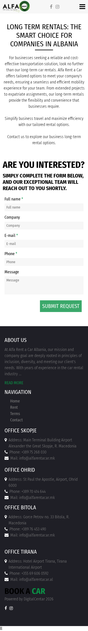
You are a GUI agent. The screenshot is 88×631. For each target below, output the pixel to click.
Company (12, 217)
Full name (14, 199)
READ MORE (14, 382)
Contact (16, 420)
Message (12, 271)
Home (15, 401)
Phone (11, 253)
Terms (15, 413)
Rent (14, 407)
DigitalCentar (34, 599)
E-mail (11, 235)
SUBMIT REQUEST (60, 306)
